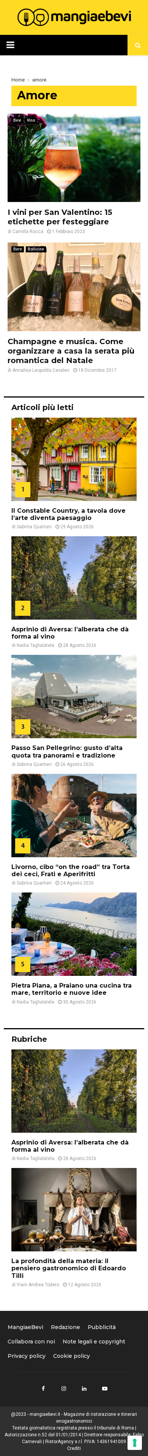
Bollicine (36, 249)
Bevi (17, 120)
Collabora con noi (31, 1341)
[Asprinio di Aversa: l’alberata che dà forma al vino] (74, 578)
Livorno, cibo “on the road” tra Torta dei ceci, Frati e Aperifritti (70, 870)
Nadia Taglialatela (35, 645)
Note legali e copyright (94, 1341)
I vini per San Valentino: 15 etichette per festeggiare (60, 217)
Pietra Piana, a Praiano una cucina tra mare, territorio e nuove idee (71, 989)
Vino (31, 120)
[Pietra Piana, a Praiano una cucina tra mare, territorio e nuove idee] (74, 934)
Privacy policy (27, 1356)
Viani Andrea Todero (38, 1284)
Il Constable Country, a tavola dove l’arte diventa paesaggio (68, 514)
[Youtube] (104, 1388)
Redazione (65, 1327)
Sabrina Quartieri (34, 526)
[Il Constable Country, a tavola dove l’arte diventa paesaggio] (74, 459)
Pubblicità (102, 1327)
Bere (17, 249)
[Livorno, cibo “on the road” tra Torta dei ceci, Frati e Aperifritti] (74, 815)
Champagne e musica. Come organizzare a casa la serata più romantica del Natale (71, 351)
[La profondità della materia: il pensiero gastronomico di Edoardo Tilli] (74, 1209)
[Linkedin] (84, 1388)
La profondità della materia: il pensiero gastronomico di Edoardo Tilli (68, 1268)
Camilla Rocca (28, 231)
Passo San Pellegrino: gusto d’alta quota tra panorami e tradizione (67, 751)
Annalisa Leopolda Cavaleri (41, 370)
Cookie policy (71, 1356)
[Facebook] (43, 1388)
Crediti (74, 1448)
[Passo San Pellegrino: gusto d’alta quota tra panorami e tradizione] (74, 696)
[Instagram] (63, 1388)
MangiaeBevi (25, 1327)
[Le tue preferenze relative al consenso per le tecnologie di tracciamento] (135, 1443)
